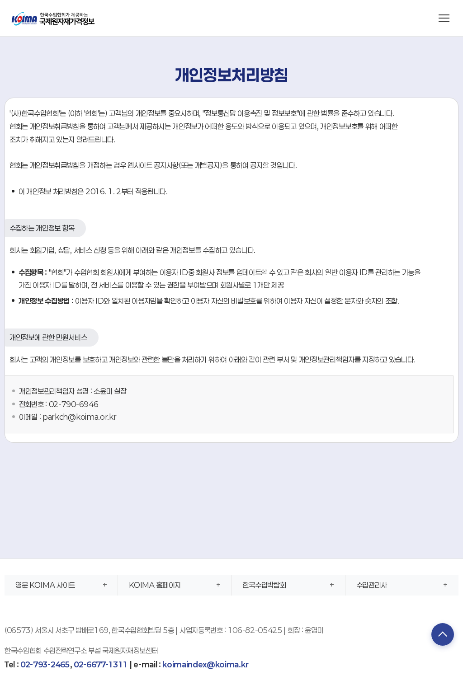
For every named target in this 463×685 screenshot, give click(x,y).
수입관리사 (371, 585)
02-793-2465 (45, 664)
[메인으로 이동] (54, 18)
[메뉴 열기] (444, 18)
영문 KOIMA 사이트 (45, 585)
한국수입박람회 (264, 585)
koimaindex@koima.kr (205, 664)
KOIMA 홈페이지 (155, 585)
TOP (442, 634)
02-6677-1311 (101, 664)
